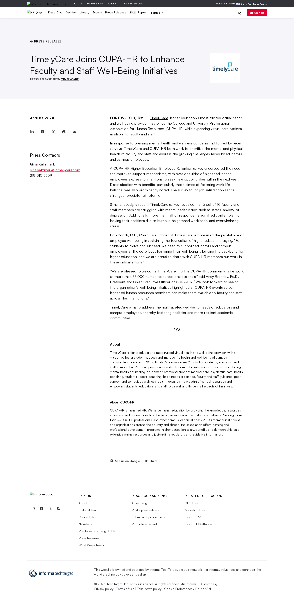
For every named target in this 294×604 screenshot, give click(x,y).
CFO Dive (77, 3)
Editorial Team (88, 510)
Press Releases (115, 12)
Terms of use (125, 589)
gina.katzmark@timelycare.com (55, 170)
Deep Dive (55, 12)
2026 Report (138, 12)
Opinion (71, 12)
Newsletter (86, 524)
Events (97, 12)
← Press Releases (46, 41)
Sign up (259, 12)
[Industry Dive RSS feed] (58, 508)
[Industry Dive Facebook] (41, 508)
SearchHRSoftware (133, 3)
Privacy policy (104, 589)
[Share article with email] (74, 132)
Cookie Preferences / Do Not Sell (187, 589)
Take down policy (149, 589)
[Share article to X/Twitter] (53, 132)
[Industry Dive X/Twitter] (50, 508)
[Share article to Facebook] (42, 132)
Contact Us (86, 517)
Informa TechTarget (163, 570)
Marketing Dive (95, 3)
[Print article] (64, 132)
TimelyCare (159, 118)
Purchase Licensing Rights (97, 531)
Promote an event (144, 524)
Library (84, 12)
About (83, 503)
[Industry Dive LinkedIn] (33, 508)
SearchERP (113, 3)
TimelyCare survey (164, 204)
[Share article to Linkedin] (32, 132)
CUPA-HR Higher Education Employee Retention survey (158, 168)
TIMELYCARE (70, 79)
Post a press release (145, 510)
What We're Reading (93, 545)
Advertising (139, 503)
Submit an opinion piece (149, 517)
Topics (156, 12)
